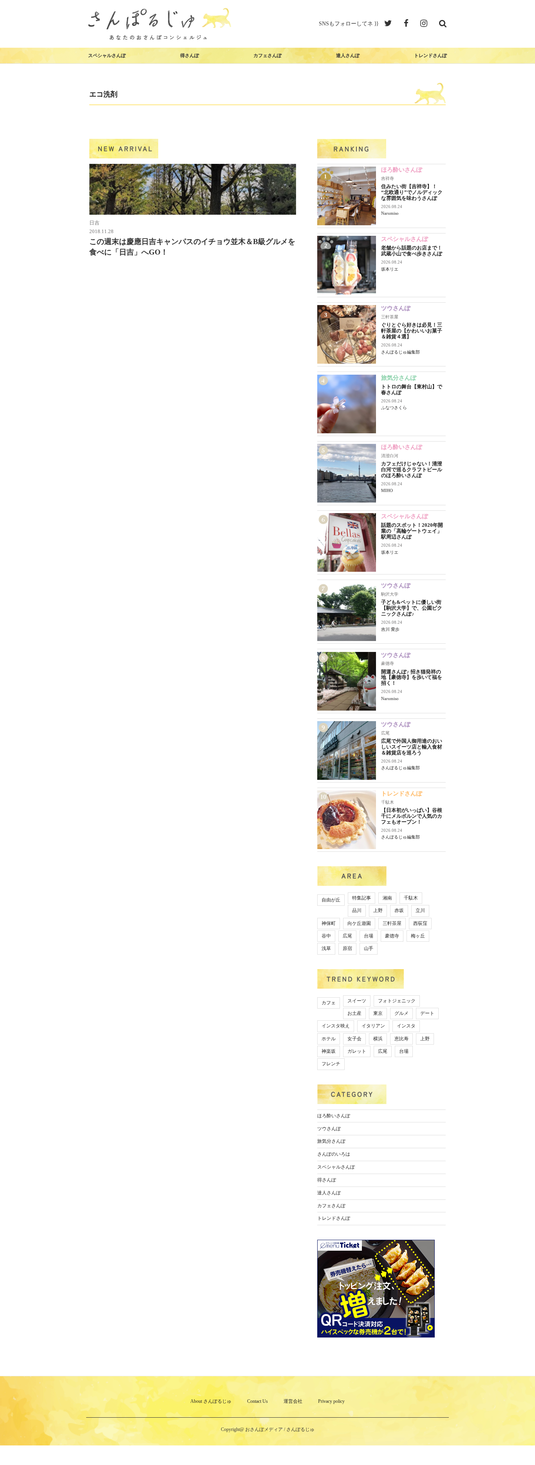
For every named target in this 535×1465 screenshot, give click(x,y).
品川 (356, 910)
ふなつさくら (394, 407)
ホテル (329, 1038)
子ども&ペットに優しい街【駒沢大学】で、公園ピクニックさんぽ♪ (411, 608)
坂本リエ (389, 269)
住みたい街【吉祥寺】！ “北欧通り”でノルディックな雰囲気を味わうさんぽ (412, 192)
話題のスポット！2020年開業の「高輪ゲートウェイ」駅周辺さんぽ (412, 531)
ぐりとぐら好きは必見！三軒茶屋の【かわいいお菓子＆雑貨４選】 (411, 330)
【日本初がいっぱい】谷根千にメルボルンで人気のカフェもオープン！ (411, 816)
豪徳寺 (387, 663)
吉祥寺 (387, 178)
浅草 (326, 948)
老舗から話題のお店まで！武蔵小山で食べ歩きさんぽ (411, 251)
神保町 (329, 923)
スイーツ (356, 1001)
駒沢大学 (389, 594)
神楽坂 (329, 1051)
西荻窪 (420, 923)
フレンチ (331, 1063)
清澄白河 (389, 455)
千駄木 (387, 802)
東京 (378, 1013)
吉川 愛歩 (390, 629)
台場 (368, 936)
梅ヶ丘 (418, 936)
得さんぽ (189, 55)
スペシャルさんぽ (107, 55)
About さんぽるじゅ (210, 1401)
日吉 (94, 223)
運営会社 (293, 1401)
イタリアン (373, 1026)
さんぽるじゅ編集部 (400, 352)
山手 (368, 948)
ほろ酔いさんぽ (401, 170)
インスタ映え (336, 1026)
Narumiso (390, 213)
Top (516, 1446)
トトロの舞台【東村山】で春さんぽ (411, 389)
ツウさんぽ (395, 308)
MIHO (387, 490)
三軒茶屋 (389, 316)
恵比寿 (401, 1038)
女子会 (354, 1038)
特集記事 (361, 898)
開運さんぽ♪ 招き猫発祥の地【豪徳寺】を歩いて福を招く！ (411, 677)
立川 (420, 910)
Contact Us (257, 1401)
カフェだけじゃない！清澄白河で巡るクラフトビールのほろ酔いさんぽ (411, 469)
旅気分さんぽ (398, 378)
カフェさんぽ (267, 55)
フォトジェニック (397, 1001)
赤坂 (399, 910)
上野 (378, 910)
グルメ (401, 1013)
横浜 (378, 1038)
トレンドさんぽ (430, 55)
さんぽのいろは (333, 1154)
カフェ (329, 1002)
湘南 (387, 898)
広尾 (385, 733)
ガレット (356, 1051)
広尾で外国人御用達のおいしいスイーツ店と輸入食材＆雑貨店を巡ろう (411, 747)
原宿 (347, 948)
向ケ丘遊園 (359, 923)
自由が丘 (331, 900)
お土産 (354, 1013)
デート (427, 1013)
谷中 (326, 936)
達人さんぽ (348, 55)
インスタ (406, 1026)
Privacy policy (331, 1401)
